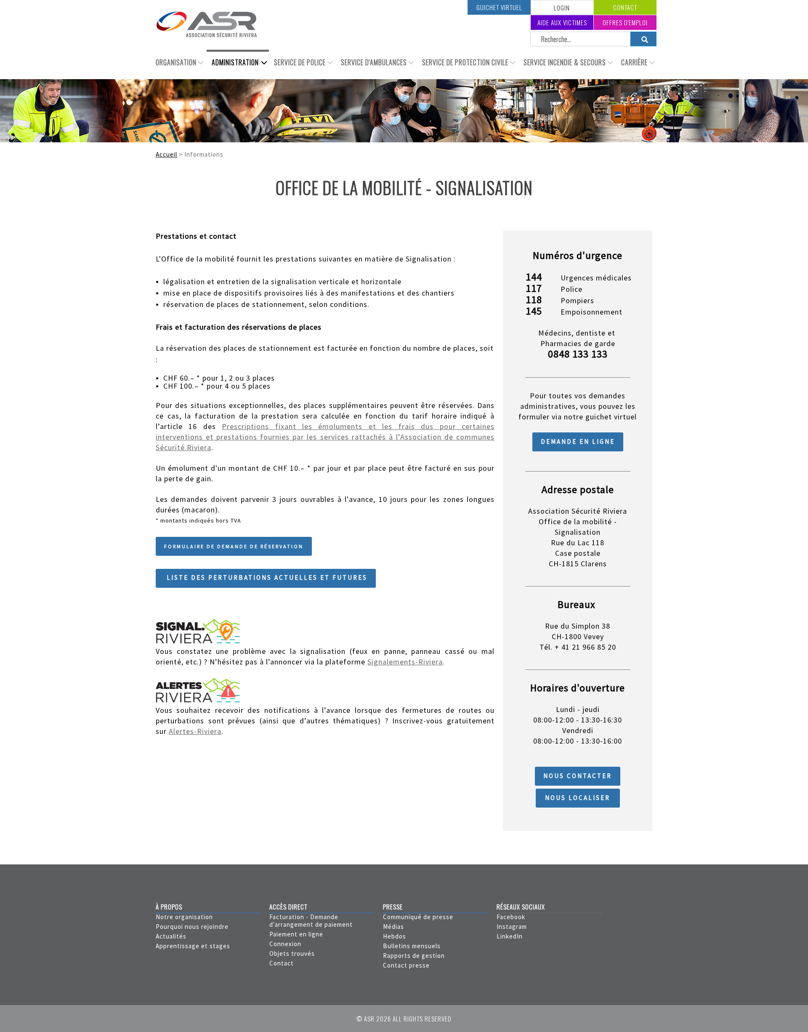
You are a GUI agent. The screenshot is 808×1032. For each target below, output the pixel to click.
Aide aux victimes (562, 22)
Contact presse (406, 965)
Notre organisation (184, 917)
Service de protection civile (465, 62)
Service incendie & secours (565, 62)
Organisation (176, 62)
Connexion (285, 944)
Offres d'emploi (625, 22)
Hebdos (394, 936)
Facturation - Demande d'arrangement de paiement (311, 920)
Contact (625, 7)
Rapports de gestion (414, 956)
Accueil (166, 154)
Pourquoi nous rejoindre (192, 927)
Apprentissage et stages (193, 946)
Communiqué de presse (418, 917)
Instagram (512, 927)
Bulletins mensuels (412, 946)
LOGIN (562, 7)
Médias (393, 927)
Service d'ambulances (374, 62)
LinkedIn (510, 936)
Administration (235, 62)
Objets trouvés (292, 953)
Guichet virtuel (499, 7)
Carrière (634, 62)
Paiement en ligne (296, 934)
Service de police (300, 62)
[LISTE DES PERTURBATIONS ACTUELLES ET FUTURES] (266, 585)
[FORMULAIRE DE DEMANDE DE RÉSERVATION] (234, 553)
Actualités (171, 936)
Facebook (511, 917)
